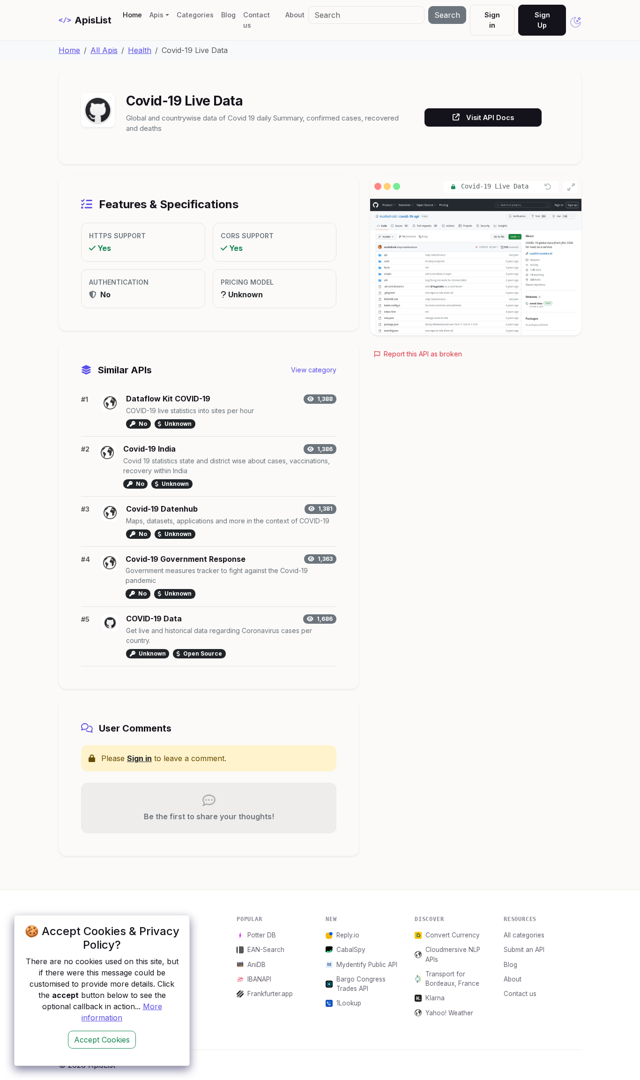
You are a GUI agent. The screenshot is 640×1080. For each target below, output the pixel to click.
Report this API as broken (422, 354)
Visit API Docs (490, 117)
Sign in (492, 20)
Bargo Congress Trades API (361, 983)
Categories (195, 15)
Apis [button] (156, 15)
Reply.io (347, 935)
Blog (228, 15)
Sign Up (542, 20)
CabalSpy (350, 949)
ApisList (85, 20)
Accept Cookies (102, 1039)
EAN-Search (265, 949)
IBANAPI (259, 979)
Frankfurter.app (270, 993)
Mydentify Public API (366, 964)
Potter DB (261, 935)
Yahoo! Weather (449, 1013)
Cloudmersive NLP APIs (452, 954)
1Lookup (348, 1003)
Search (447, 15)
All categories (524, 935)
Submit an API (524, 949)
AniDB (256, 964)
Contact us (256, 20)
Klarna (435, 998)
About (295, 15)
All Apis (104, 50)
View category (313, 370)
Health (139, 50)
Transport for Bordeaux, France (452, 978)
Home (134, 14)
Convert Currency (452, 935)
